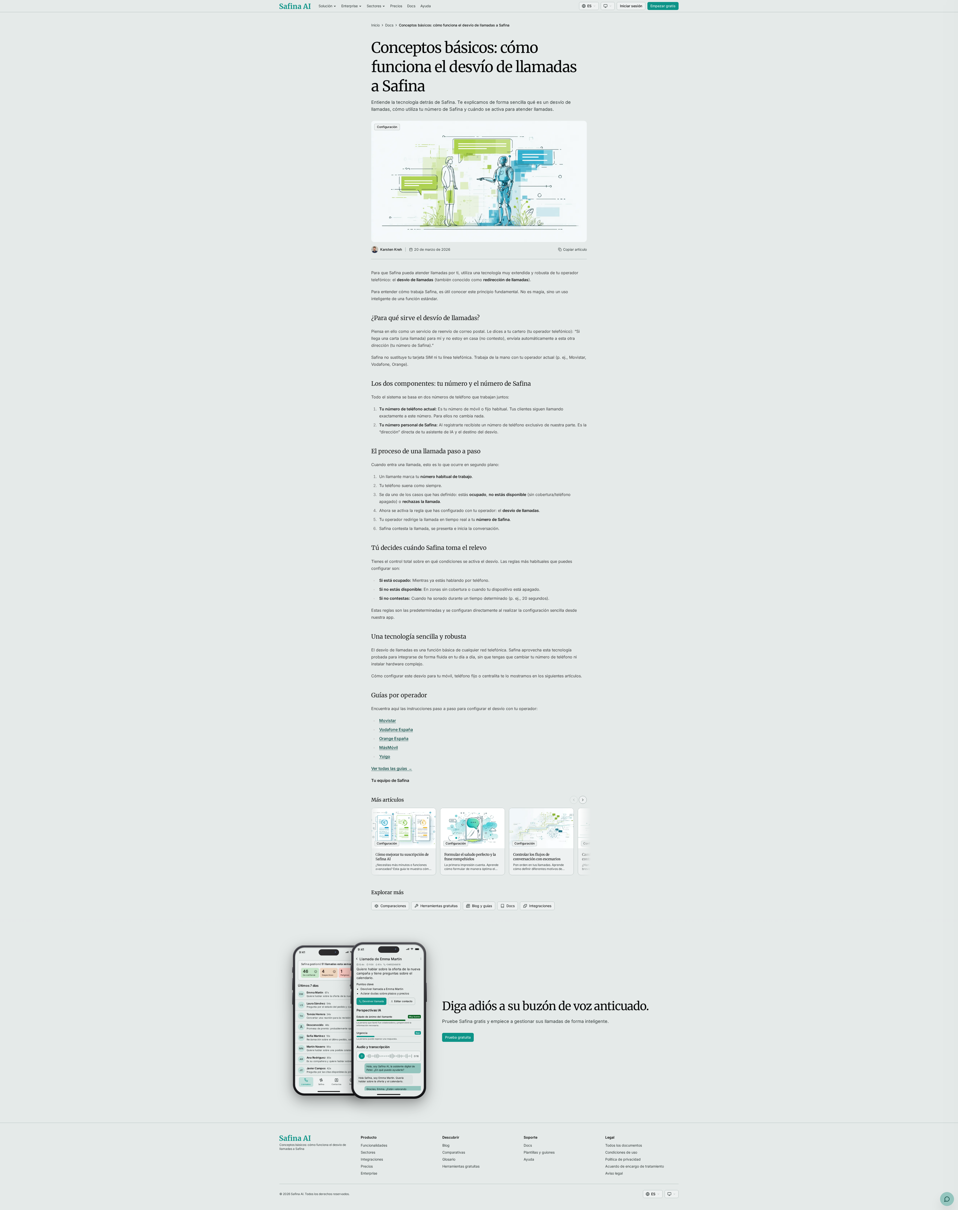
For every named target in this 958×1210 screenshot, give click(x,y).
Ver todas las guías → (391, 768)
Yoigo (384, 756)
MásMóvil (388, 747)
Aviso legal (614, 1173)
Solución (325, 6)
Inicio (375, 25)
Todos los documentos (623, 1145)
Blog (446, 1145)
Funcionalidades (374, 1145)
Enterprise (349, 6)
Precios (396, 6)
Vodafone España (396, 729)
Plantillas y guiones (539, 1152)
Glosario (448, 1159)
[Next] (583, 800)
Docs (411, 6)
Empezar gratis (663, 6)
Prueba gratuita (458, 1037)
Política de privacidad (623, 1159)
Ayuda (425, 6)
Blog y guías (482, 906)
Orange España (393, 738)
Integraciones (540, 906)
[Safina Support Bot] (947, 1199)
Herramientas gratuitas (439, 906)
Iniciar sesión (631, 6)
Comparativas (453, 1152)
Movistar (387, 720)
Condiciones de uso (621, 1152)
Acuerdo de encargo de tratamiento (634, 1166)
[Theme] (608, 6)
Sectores (374, 6)
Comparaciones (393, 906)
